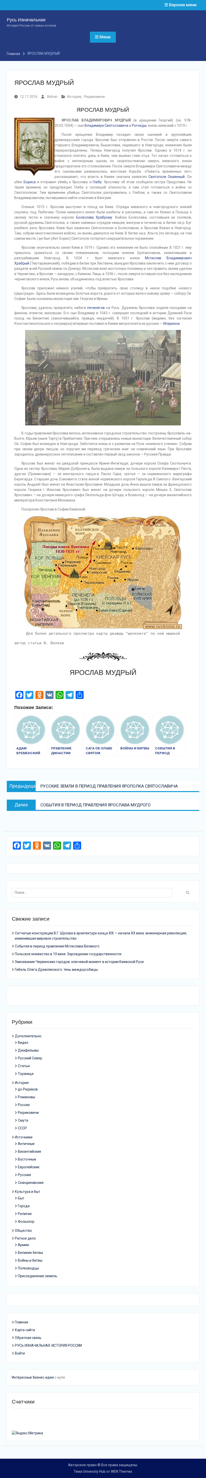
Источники (23, 1137)
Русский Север (30, 1058)
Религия (25, 1214)
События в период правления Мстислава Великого (57, 946)
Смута (23, 1120)
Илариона (171, 324)
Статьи (24, 1066)
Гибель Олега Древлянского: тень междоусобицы (56, 970)
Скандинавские (31, 1183)
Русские (24, 1175)
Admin (52, 97)
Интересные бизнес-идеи (33, 1377)
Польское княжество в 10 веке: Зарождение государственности (68, 954)
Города (24, 1206)
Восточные (27, 1159)
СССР (22, 1128)
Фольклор (26, 1221)
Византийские (29, 1151)
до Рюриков (28, 1089)
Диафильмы (28, 1050)
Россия (24, 1105)
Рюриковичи (94, 97)
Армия (23, 1245)
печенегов (96, 308)
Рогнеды (139, 125)
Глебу (97, 182)
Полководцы (28, 1268)
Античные (26, 1144)
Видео (23, 1043)
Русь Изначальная (26, 19)
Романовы (26, 1097)
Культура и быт (27, 1192)
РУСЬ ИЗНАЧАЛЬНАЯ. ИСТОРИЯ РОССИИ (48, 1345)
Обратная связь (28, 1338)
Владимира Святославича (106, 125)
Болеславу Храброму (94, 217)
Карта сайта (25, 1330)
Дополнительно (28, 1036)
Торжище (26, 1074)
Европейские (28, 1167)
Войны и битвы (30, 1260)
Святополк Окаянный (166, 177)
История (74, 97)
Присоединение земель (37, 1276)
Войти (20, 1353)
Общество (23, 1231)
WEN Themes (121, 1471)
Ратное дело (25, 1238)
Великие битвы (30, 1253)
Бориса (30, 182)
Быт (21, 1198)
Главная (21, 1322)
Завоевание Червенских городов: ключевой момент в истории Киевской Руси (79, 962)
